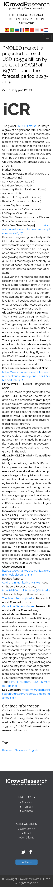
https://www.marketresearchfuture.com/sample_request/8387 (26, 229)
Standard (27, 802)
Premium (27, 806)
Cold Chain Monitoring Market (21, 582)
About (27, 833)
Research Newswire (15, 750)
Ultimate (27, 810)
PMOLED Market (19, 681)
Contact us (27, 862)
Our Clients (27, 837)
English (33, 750)
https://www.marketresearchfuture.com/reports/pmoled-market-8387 (26, 693)
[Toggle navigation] (47, 37)
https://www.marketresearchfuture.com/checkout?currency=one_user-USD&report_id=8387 (26, 376)
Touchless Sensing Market (18, 598)
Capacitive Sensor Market (18, 606)
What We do (27, 829)
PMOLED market (27, 125)
